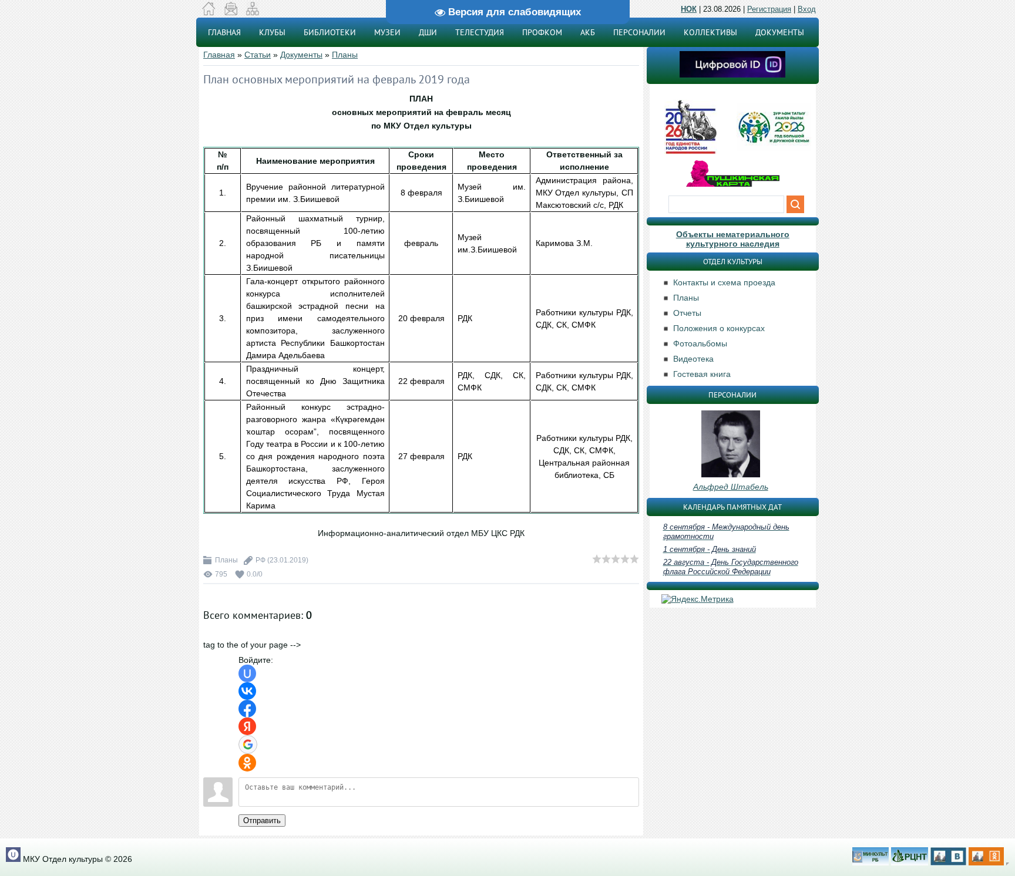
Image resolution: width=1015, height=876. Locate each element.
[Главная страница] (209, 12)
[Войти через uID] (247, 673)
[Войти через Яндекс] (247, 726)
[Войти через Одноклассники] (247, 762)
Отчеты (687, 313)
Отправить (262, 820)
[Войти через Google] (247, 744)
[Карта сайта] (252, 12)
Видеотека (693, 358)
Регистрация (769, 9)
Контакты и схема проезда (724, 282)
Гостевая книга (702, 374)
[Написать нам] (230, 12)
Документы (301, 54)
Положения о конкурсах (719, 328)
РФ (260, 560)
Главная (219, 54)
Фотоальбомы (700, 343)
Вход (807, 9)
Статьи (257, 54)
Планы (345, 54)
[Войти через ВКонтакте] (247, 691)
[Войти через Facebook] (247, 708)
